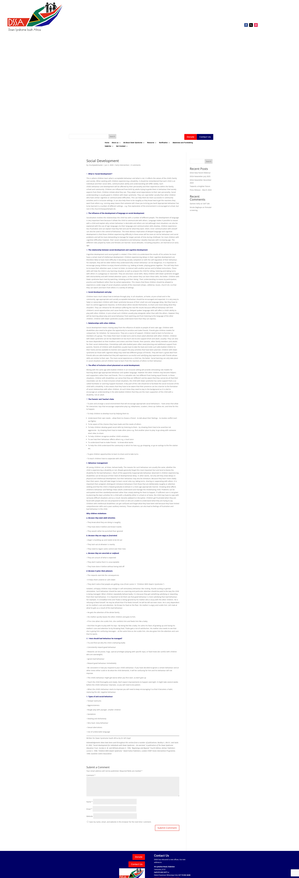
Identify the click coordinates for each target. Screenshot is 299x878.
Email (89, 809)
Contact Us (205, 136)
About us (115, 143)
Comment (90, 775)
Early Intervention (122, 165)
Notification (163, 143)
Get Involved (120, 146)
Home (107, 143)
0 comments (136, 165)
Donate (190, 136)
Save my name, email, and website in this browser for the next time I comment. (120, 822)
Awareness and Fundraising (183, 143)
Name (89, 802)
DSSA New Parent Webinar (200, 173)
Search (208, 161)
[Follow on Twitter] (251, 25)
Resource (150, 143)
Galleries (108, 146)
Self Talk (206, 203)
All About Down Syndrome (132, 143)
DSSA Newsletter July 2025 (200, 176)
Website (89, 816)
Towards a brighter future (200, 186)
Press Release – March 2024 (201, 190)
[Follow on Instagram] (256, 25)
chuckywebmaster (96, 165)
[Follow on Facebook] (246, 25)
